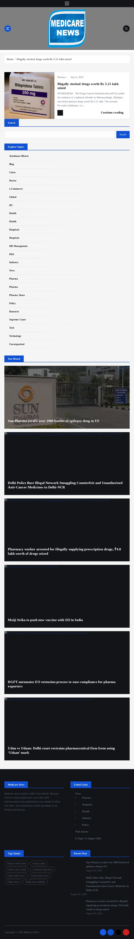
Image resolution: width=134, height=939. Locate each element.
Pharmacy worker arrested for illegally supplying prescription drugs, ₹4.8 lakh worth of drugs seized (107, 905)
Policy (12, 303)
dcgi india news (17, 875)
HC (11, 205)
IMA (11, 254)
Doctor (12, 180)
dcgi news (14, 882)
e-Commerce (16, 189)
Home (10, 59)
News (12, 270)
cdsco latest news (17, 863)
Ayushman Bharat (19, 156)
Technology (15, 336)
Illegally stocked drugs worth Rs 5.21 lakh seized (44, 59)
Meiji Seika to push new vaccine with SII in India (45, 620)
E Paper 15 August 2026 (88, 838)
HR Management (18, 246)
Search (11, 122)
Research (14, 311)
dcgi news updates (36, 882)
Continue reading (112, 112)
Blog (11, 164)
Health (12, 213)
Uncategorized (16, 344)
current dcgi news (43, 869)
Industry (13, 262)
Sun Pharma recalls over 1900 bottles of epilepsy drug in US (53, 421)
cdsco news (39, 863)
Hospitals (14, 229)
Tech (11, 328)
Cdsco (12, 172)
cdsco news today (17, 869)
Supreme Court (17, 319)
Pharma (61, 77)
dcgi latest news (41, 875)
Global (12, 197)
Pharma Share (17, 295)
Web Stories (81, 831)
